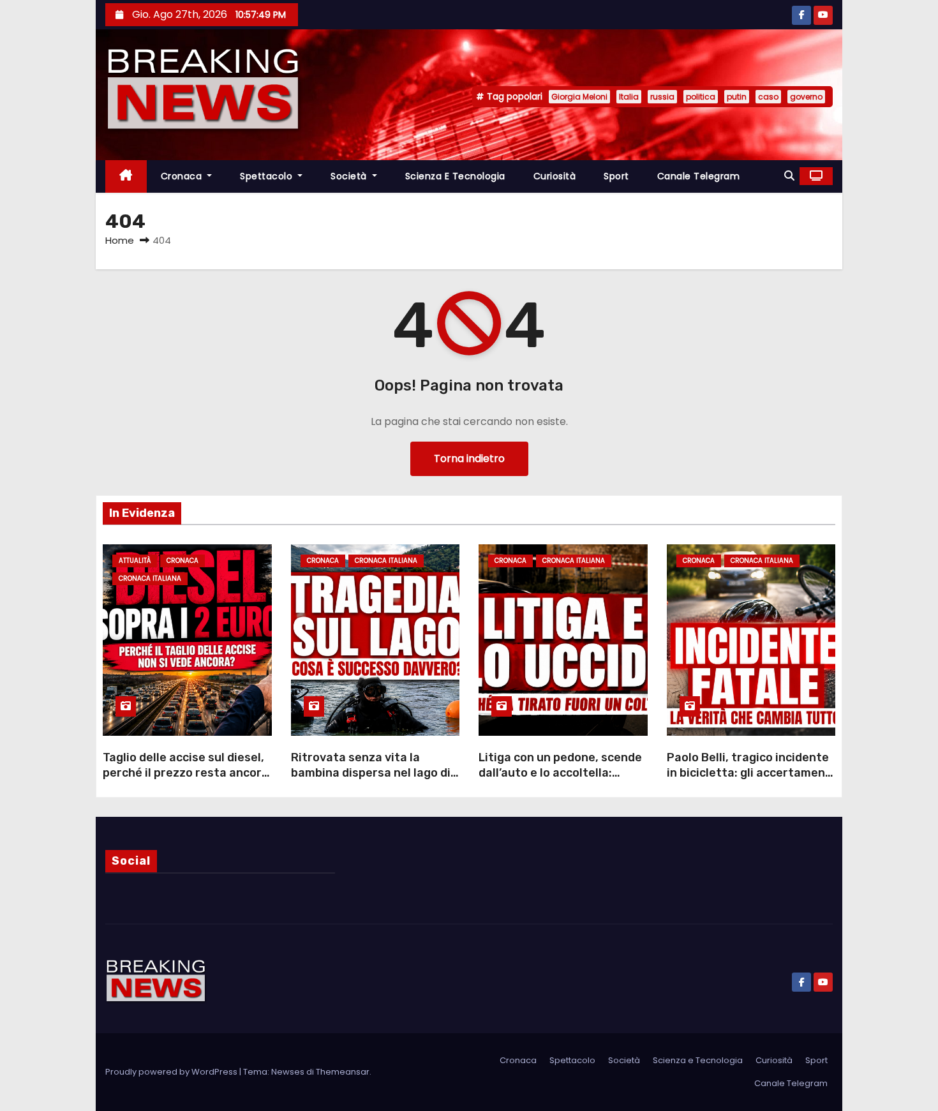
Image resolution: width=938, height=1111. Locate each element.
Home (119, 240)
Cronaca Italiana (150, 578)
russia (662, 96)
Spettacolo (267, 176)
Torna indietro (469, 458)
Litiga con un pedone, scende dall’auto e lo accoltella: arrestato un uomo (560, 772)
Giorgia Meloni (579, 96)
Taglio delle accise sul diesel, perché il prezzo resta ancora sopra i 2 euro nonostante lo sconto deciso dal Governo (186, 780)
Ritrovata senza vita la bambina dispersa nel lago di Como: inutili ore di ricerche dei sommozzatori (370, 780)
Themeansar (342, 1072)
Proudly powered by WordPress (172, 1072)
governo (806, 96)
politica (700, 96)
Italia (629, 96)
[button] (789, 175)
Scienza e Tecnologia (455, 176)
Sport (616, 176)
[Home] (126, 176)
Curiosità (554, 176)
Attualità (135, 560)
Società (350, 176)
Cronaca (183, 176)
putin (737, 96)
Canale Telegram (698, 176)
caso (768, 96)
